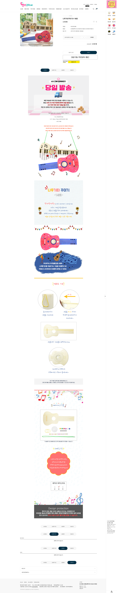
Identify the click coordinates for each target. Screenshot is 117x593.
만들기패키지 (44, 8)
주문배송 (95, 4)
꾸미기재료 (32, 8)
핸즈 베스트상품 (74, 8)
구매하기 (88, 52)
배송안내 (72, 70)
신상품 (21, 8)
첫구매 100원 (51, 8)
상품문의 (63, 70)
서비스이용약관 (30, 582)
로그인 (84, 4)
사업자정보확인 (35, 586)
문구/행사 (81, 8)
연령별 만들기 (59, 8)
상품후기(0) (54, 70)
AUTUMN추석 (66, 8)
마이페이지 (91, 4)
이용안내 (25, 582)
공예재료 (38, 8)
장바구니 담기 (71, 52)
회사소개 (21, 582)
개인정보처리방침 (36, 582)
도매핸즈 (87, 8)
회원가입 (87, 4)
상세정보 (45, 70)
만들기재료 (26, 8)
